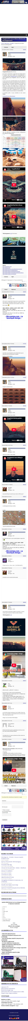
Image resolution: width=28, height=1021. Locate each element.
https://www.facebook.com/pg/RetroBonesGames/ (12, 269)
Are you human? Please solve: (6, 812)
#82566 (24, 405)
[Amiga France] (14, 3)
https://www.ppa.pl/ (6, 267)
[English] (11, 1018)
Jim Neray (7, 1001)
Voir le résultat (14, 924)
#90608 (24, 739)
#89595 (24, 556)
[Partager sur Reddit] (15, 285)
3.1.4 (4, 917)
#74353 (24, 377)
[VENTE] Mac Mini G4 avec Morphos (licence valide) (12, 991)
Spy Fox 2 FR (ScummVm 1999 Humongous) (11, 861)
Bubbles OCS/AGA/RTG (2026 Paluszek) (11, 944)
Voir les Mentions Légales (14, 1015)
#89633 (24, 602)
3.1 (3, 914)
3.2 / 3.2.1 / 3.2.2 (6, 919)
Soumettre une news (14, 1012)
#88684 (24, 529)
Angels (18, 1001)
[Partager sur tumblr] (23, 285)
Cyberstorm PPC (5, 987)
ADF (11, 233)
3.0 (3, 913)
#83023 (24, 484)
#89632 (24, 568)
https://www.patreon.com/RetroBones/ (10, 270)
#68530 (24, 49)
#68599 (24, 291)
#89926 (24, 720)
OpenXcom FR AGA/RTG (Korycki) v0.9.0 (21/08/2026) (13, 888)
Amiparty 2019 (14, 76)
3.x (3, 916)
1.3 (3, 910)
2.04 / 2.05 (5, 911)
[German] (13, 1018)
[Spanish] (15, 1018)
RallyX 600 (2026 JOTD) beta (7, 877)
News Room (7, 43)
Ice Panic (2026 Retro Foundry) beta (10, 943)
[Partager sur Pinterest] (18, 285)
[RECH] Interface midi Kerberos (8, 988)
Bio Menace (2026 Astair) (8, 941)
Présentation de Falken (6, 874)
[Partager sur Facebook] (10, 285)
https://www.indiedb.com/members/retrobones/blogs (13, 272)
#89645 (24, 703)
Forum (2, 43)
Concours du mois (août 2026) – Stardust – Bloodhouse (13, 868)
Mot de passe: (5, 807)
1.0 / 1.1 (5, 906)
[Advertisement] (14, 19)
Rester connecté (6, 810)
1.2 (3, 908)
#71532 (24, 343)
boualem (14, 1001)
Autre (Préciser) (6, 920)
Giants (2, 1001)
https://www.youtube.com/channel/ (9, 274)
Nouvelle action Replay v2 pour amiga (9, 884)
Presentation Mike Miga (6, 864)
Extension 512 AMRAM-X (6, 871)
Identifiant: (4, 800)
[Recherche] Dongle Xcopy (7, 990)
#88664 (24, 496)
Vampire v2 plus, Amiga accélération (9, 993)
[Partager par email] (25, 285)
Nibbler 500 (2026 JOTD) (7, 946)
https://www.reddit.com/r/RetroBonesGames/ (11, 271)
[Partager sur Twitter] (13, 285)
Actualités (12, 43)
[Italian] (17, 1018)
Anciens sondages (14, 927)
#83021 (24, 445)
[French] (9, 1018)
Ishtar (11, 1001)
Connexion (5, 819)
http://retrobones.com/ (7, 266)
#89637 (24, 680)
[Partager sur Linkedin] (20, 285)
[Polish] (18, 1018)
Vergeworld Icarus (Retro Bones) (9, 96)
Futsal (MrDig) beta (7, 950)
